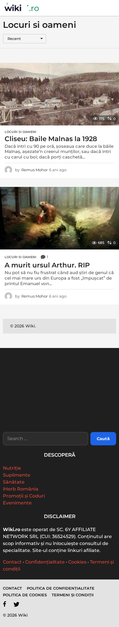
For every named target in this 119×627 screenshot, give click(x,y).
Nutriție (12, 468)
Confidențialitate (45, 562)
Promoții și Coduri (24, 496)
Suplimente (16, 475)
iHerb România (20, 489)
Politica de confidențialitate (60, 588)
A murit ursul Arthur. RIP (47, 265)
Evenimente (17, 503)
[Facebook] (4, 604)
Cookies (77, 562)
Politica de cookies (25, 595)
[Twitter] (16, 604)
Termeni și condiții (73, 595)
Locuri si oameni (20, 132)
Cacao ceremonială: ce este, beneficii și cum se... (89, 413)
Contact (12, 562)
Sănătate (14, 482)
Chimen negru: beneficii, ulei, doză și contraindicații (31, 415)
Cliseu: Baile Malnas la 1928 (51, 139)
